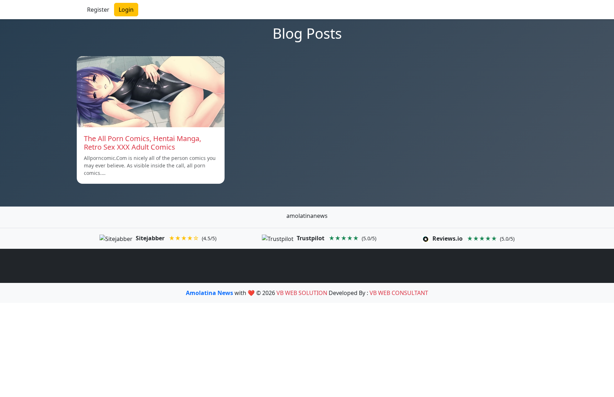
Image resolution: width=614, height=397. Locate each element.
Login (126, 10)
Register (98, 10)
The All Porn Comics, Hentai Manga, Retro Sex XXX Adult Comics (142, 143)
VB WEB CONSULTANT (399, 293)
